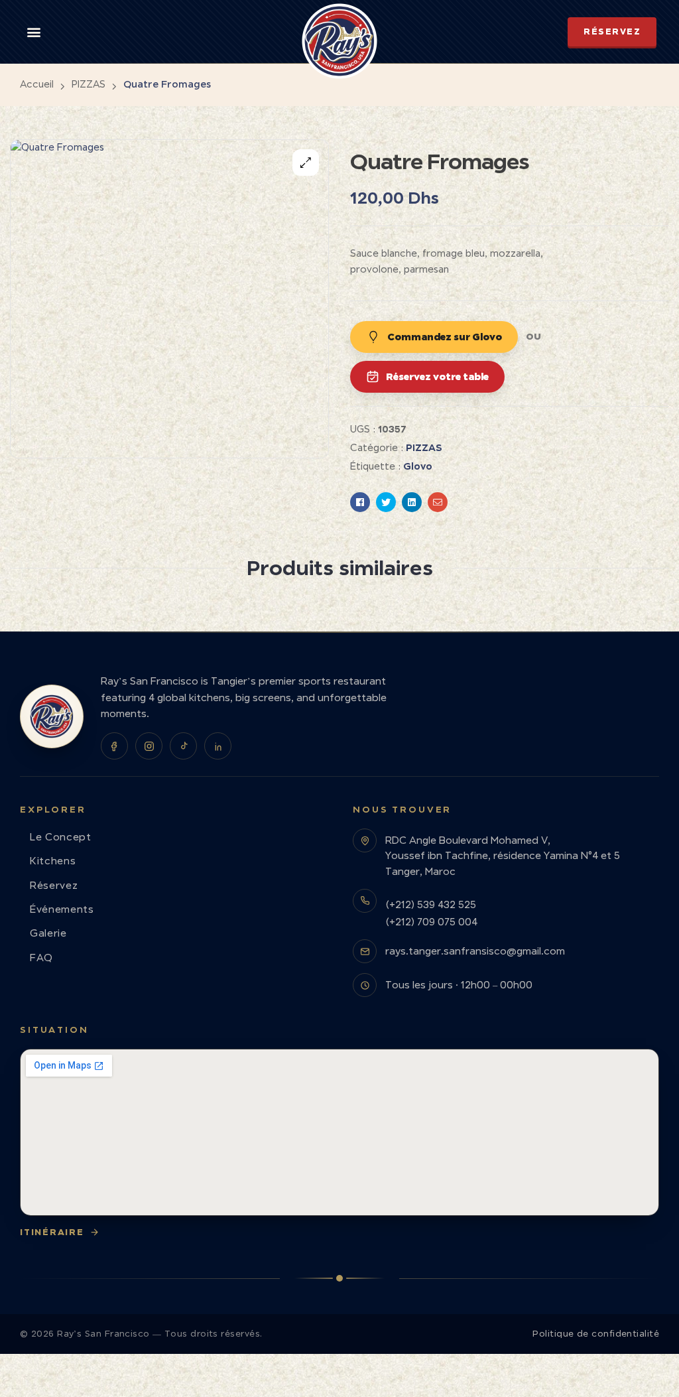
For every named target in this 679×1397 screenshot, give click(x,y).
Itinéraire (52, 1232)
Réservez (54, 885)
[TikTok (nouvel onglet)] (183, 746)
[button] (34, 32)
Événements (62, 909)
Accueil (37, 84)
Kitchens (53, 860)
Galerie (48, 933)
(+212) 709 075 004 (431, 921)
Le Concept (61, 836)
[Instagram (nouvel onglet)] (148, 746)
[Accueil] (52, 716)
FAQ (41, 957)
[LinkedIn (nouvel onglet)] (217, 746)
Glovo (417, 466)
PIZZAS (88, 84)
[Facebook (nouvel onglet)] (114, 746)
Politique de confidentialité (595, 1334)
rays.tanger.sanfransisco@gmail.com (475, 951)
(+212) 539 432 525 (430, 904)
